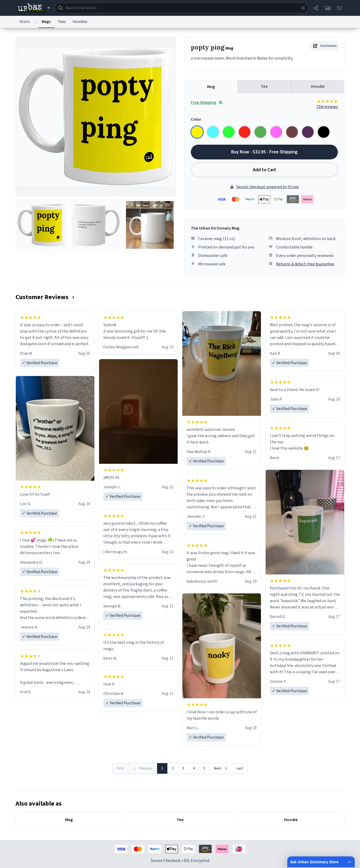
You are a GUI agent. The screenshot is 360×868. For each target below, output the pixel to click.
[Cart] (339, 8)
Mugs (46, 22)
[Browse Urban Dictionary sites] (34, 7)
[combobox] (181, 8)
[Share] (316, 8)
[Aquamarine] (213, 132)
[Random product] (302, 8)
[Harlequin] (228, 132)
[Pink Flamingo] (276, 132)
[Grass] (260, 132)
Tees (62, 22)
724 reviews (327, 107)
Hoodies (80, 22)
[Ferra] (292, 132)
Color (196, 119)
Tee (264, 86)
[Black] (323, 132)
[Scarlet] (244, 132)
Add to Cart (264, 170)
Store (25, 22)
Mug (211, 87)
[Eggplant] (307, 132)
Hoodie (318, 86)
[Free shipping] (327, 8)
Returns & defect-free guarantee (305, 264)
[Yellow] (197, 132)
